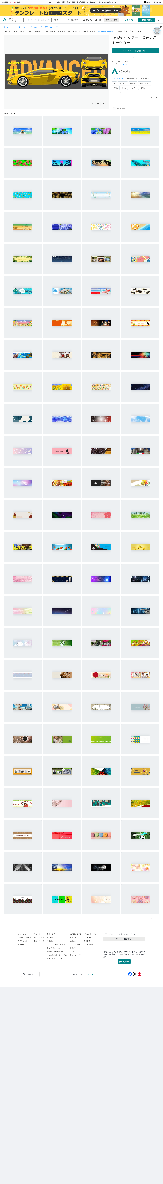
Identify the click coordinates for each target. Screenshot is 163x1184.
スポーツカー (144, 83)
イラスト (133, 88)
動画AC (73, 948)
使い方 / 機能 (73, 20)
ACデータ (88, 937)
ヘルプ (158, 2)
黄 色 (116, 88)
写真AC (73, 941)
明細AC (87, 941)
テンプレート (59, 20)
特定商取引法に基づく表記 (57, 955)
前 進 (124, 88)
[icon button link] (158, 20)
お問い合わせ (39, 941)
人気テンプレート (24, 941)
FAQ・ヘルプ (39, 937)
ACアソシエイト (90, 944)
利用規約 (50, 941)
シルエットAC (75, 944)
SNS (148, 2)
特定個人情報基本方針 (55, 951)
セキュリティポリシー (55, 958)
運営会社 (50, 937)
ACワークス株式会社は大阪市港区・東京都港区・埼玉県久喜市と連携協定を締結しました (83, 2)
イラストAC (74, 937)
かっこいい (118, 92)
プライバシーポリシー (55, 948)
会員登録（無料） (106, 31)
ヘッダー (122, 83)
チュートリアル (23, 944)
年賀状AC (73, 951)
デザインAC (89, 974)
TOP (114, 78)
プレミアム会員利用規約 (56, 944)
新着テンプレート (24, 937)
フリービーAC (75, 955)
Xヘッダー (125, 64)
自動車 (132, 83)
